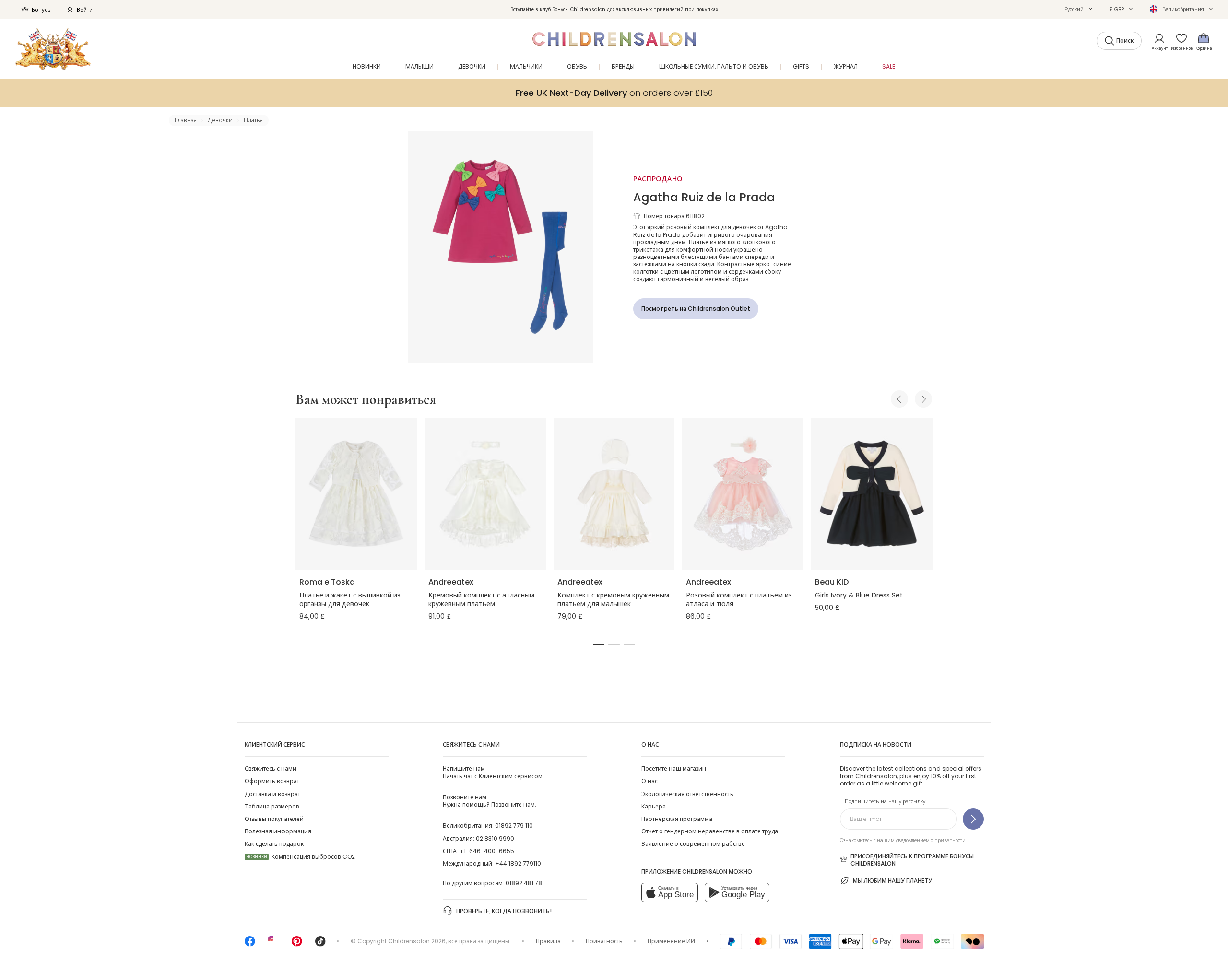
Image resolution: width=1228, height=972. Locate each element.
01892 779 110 (514, 825)
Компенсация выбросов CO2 (300, 857)
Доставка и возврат (272, 794)
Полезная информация (278, 831)
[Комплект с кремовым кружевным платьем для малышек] (614, 494)
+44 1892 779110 (518, 863)
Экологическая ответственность (687, 794)
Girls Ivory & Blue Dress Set (859, 595)
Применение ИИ (671, 941)
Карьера (653, 806)
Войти (85, 9)
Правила (548, 941)
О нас (649, 781)
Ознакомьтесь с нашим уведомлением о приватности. (903, 840)
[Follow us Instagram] (273, 944)
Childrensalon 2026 (417, 941)
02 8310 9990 (495, 838)
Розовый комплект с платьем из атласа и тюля (739, 599)
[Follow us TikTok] (320, 944)
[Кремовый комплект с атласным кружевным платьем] (485, 494)
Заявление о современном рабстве (693, 844)
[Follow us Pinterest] (297, 944)
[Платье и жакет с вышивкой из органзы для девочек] (356, 494)
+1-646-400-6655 (487, 851)
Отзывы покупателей (274, 819)
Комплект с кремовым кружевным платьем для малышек (613, 599)
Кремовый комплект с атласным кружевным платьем (481, 599)
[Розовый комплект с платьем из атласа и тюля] (742, 494)
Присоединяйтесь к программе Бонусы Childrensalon (912, 860)
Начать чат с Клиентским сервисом (493, 772)
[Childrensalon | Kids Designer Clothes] (53, 49)
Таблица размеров (272, 806)
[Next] (923, 399)
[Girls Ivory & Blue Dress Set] (872, 494)
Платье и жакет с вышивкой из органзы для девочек (350, 599)
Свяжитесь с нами (270, 768)
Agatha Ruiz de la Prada (704, 197)
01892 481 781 (525, 883)
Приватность (604, 941)
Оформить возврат (272, 781)
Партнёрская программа (676, 819)
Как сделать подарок (274, 844)
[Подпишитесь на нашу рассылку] (973, 819)
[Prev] (899, 399)
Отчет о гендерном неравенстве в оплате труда (709, 831)
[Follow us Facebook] (250, 944)
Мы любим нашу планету (892, 881)
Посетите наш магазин (673, 768)
